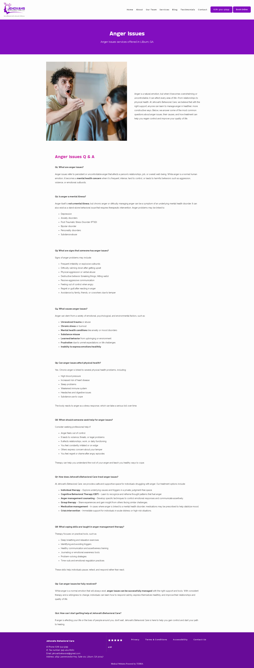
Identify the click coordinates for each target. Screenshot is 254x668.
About (139, 10)
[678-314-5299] (221, 12)
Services (164, 10)
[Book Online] (242, 12)
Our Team (151, 10)
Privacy (135, 639)
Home (130, 10)
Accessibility (180, 639)
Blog (174, 10)
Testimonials (188, 10)
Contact (202, 10)
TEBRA (139, 664)
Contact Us (199, 639)
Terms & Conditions (156, 639)
